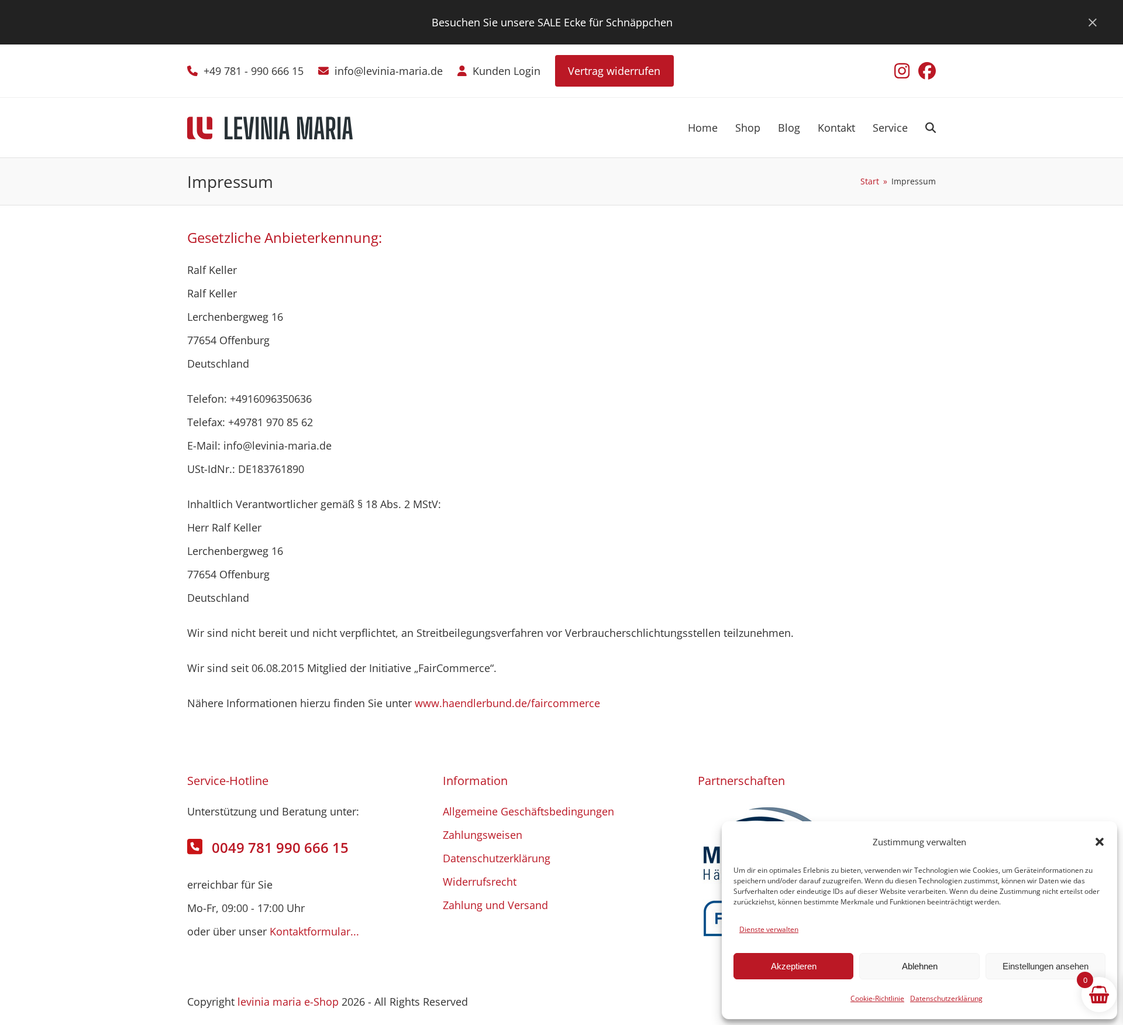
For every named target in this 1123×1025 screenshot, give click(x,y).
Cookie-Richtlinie (877, 998)
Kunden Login (506, 71)
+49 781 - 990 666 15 (254, 71)
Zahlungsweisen (482, 835)
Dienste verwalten (768, 929)
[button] (1099, 842)
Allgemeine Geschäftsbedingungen (528, 811)
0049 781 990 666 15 (280, 847)
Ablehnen (920, 966)
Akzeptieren (794, 966)
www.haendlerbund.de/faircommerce (507, 703)
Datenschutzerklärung (946, 998)
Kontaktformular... (314, 931)
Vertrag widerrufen (614, 71)
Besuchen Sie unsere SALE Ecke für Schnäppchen (552, 22)
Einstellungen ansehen (1045, 966)
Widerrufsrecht (479, 882)
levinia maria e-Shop (288, 1002)
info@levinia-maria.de (389, 71)
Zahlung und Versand (495, 905)
